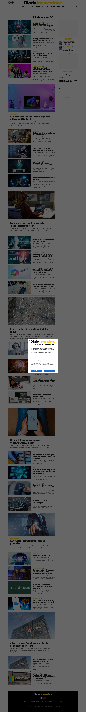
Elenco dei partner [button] (41, 361)
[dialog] (43, 356)
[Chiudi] (29, 340)
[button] (43, 355)
